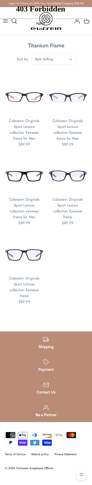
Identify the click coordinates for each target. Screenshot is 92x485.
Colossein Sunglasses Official (34, 468)
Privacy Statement (65, 454)
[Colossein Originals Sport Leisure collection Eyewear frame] (68, 176)
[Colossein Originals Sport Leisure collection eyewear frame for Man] (24, 176)
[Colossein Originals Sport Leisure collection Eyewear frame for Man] (24, 97)
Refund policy (40, 454)
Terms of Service (15, 454)
